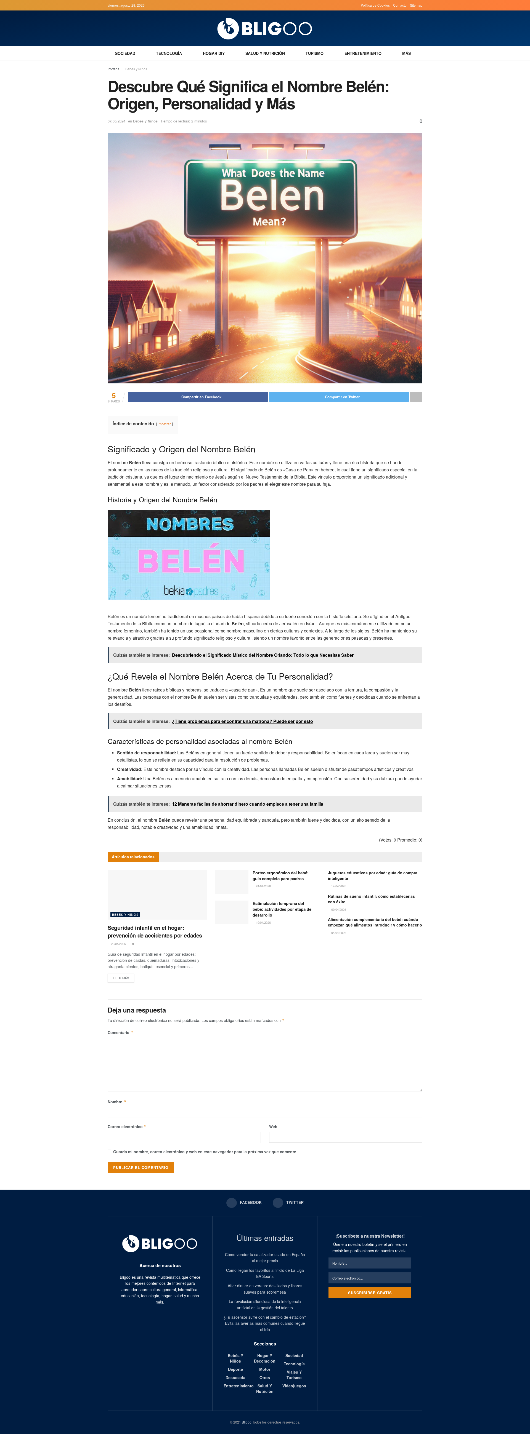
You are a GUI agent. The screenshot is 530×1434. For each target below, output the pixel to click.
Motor (264, 1369)
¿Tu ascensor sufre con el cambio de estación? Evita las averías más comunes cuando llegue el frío (265, 1323)
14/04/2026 (338, 886)
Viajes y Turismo (294, 1374)
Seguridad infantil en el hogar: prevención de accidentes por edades (155, 931)
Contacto (400, 5)
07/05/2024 (116, 121)
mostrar (165, 423)
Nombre (117, 1101)
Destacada (235, 1377)
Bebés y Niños (136, 68)
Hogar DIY (214, 53)
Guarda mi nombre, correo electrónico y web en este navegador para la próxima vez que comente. (205, 1151)
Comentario (120, 1032)
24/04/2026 (263, 886)
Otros (264, 1377)
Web (273, 1126)
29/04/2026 (118, 943)
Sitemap (416, 5)
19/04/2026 (263, 922)
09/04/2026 (338, 909)
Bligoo (246, 1422)
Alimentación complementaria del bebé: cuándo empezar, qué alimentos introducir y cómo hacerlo (375, 922)
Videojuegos (294, 1385)
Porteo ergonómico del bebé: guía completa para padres (281, 876)
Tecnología (169, 53)
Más (406, 53)
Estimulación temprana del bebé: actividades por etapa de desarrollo (282, 909)
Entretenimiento (362, 53)
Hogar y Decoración (264, 1358)
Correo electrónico (127, 1126)
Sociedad (125, 53)
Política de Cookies (375, 5)
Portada (114, 68)
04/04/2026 (338, 932)
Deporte (235, 1369)
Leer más (121, 978)
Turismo (315, 53)
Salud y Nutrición (265, 53)
